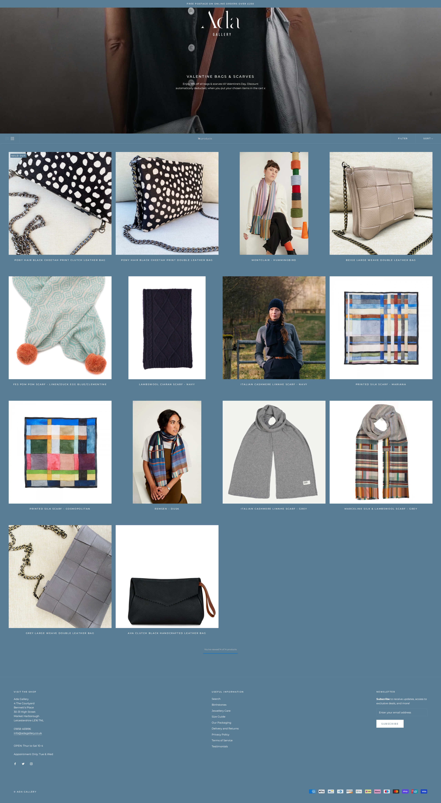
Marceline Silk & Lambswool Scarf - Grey (381, 508)
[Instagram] (31, 764)
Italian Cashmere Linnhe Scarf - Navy (274, 384)
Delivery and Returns (225, 728)
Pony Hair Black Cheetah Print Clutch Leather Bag (60, 260)
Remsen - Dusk (167, 508)
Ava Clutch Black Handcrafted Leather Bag (167, 633)
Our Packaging (221, 722)
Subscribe (390, 723)
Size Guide (218, 716)
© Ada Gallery (25, 791)
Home (13, 23)
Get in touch (140, 23)
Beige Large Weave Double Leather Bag (381, 260)
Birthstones (219, 704)
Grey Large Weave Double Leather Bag (60, 633)
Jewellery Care (221, 710)
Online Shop (34, 23)
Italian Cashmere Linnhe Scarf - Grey (274, 508)
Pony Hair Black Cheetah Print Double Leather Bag (167, 260)
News (118, 23)
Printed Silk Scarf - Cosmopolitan (60, 508)
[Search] (423, 23)
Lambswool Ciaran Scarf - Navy (167, 384)
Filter (403, 138)
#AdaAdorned (168, 23)
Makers (82, 23)
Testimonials (220, 746)
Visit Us (101, 23)
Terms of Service (222, 740)
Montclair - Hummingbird (274, 260)
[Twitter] (23, 764)
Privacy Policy (220, 734)
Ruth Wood (60, 23)
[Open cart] (430, 23)
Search (216, 698)
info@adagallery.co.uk (28, 733)
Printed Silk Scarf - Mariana (381, 384)
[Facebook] (15, 764)
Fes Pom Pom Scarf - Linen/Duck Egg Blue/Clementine (60, 384)
